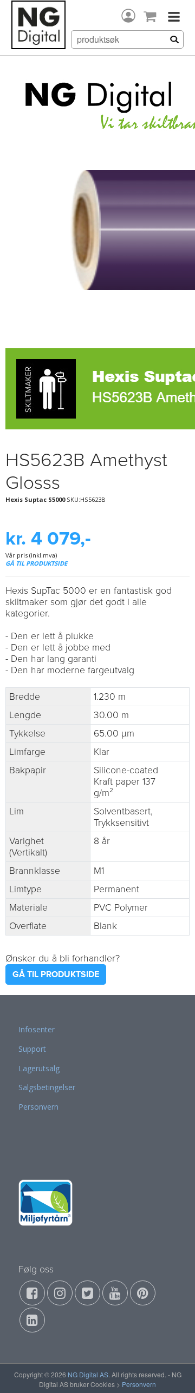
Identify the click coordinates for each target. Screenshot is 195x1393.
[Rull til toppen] (172, 1370)
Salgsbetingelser (46, 1087)
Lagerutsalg (39, 1068)
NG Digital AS (88, 1374)
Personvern (38, 1107)
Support (32, 1049)
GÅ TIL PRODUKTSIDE (36, 563)
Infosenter (36, 1029)
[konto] (128, 16)
